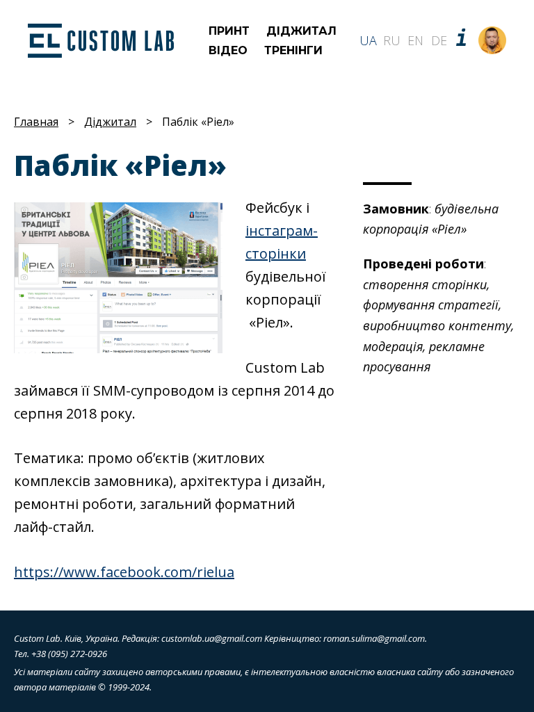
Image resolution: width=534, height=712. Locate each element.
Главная (36, 121)
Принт (229, 31)
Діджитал (301, 31)
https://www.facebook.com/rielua (124, 572)
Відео (228, 50)
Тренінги (293, 50)
